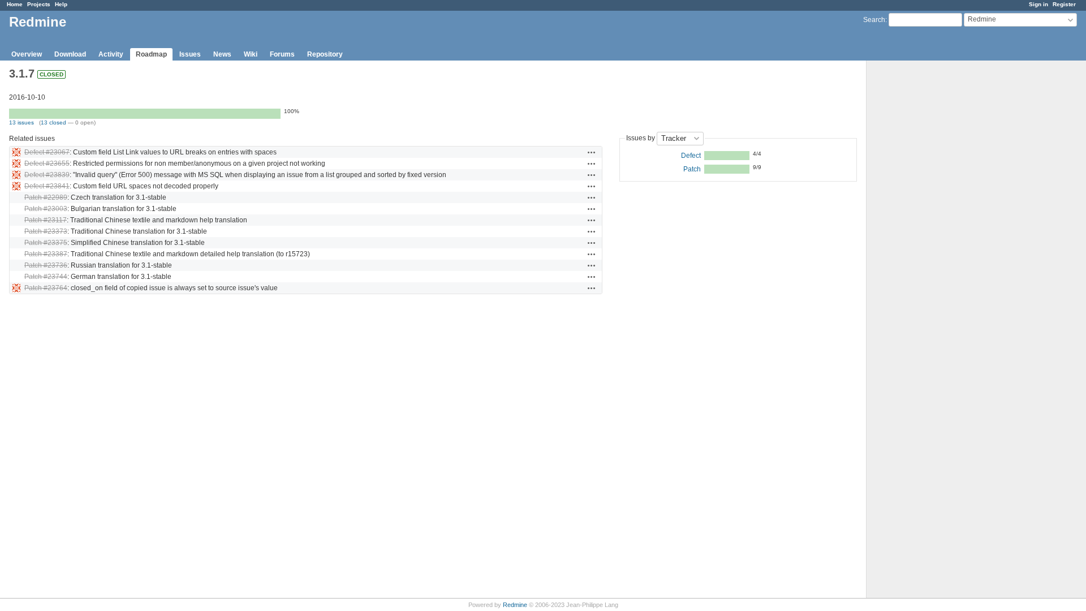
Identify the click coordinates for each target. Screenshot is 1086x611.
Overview (26, 54)
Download (70, 54)
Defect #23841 (47, 186)
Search (874, 20)
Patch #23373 (45, 231)
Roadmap (151, 54)
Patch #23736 (45, 265)
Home (15, 4)
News (222, 54)
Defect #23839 (47, 175)
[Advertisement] (923, 238)
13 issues (21, 122)
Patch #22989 (45, 197)
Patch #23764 (45, 288)
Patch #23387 (45, 254)
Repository (325, 54)
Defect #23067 (47, 152)
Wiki (250, 54)
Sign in (1038, 4)
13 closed (53, 122)
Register (1064, 4)
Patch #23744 (45, 277)
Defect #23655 (47, 163)
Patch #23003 (45, 209)
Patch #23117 (45, 220)
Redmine (515, 604)
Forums (282, 54)
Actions (591, 152)
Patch (692, 169)
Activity (110, 54)
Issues (190, 54)
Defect (691, 156)
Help (61, 4)
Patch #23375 (45, 243)
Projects (38, 4)
